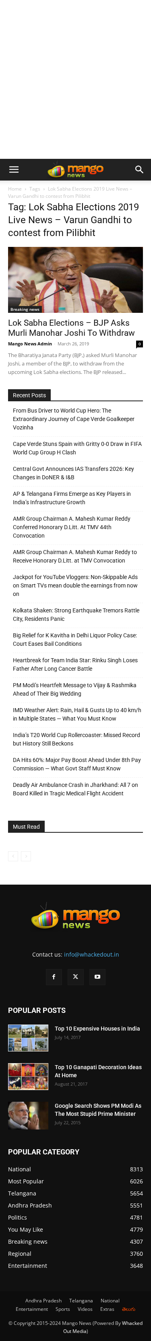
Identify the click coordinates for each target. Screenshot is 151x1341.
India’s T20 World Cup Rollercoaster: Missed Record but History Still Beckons (76, 739)
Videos (85, 1309)
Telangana (81, 1300)
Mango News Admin (30, 344)
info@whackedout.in (91, 954)
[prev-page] (13, 856)
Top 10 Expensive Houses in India (97, 1028)
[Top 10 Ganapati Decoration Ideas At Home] (28, 1076)
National (110, 1300)
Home (15, 188)
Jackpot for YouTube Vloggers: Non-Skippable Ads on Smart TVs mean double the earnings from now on (75, 585)
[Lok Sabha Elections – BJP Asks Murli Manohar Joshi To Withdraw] (75, 280)
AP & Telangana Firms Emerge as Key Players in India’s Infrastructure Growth (72, 498)
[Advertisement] (75, 79)
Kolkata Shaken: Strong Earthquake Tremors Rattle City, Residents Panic (76, 614)
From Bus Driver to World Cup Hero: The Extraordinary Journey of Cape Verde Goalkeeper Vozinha (73, 419)
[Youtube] (97, 977)
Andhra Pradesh (43, 1300)
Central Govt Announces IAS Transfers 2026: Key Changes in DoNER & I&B (73, 473)
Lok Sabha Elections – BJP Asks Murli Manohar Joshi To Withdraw (71, 328)
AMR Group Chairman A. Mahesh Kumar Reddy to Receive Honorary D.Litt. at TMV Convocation (75, 556)
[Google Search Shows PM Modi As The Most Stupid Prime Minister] (28, 1115)
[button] (14, 170)
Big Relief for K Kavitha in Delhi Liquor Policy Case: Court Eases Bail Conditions (75, 639)
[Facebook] (54, 977)
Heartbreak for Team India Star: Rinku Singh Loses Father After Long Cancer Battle (75, 664)
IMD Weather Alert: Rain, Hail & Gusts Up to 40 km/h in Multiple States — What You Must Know (77, 714)
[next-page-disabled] (26, 856)
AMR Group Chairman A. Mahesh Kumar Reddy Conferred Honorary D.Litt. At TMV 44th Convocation (71, 527)
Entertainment (32, 1309)
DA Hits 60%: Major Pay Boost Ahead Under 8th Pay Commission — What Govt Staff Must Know (77, 764)
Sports (63, 1309)
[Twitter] (76, 977)
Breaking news (24, 309)
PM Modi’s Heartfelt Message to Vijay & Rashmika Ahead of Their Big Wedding (75, 689)
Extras (107, 1309)
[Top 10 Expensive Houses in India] (28, 1038)
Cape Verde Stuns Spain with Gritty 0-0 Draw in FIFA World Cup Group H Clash (77, 448)
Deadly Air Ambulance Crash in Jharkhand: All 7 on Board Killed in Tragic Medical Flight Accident (75, 789)
